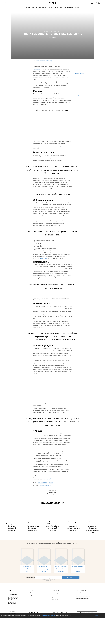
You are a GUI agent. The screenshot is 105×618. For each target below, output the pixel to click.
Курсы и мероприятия (39, 8)
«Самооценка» (37, 69)
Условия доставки (34, 597)
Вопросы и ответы (34, 593)
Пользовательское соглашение (82, 596)
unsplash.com (47, 479)
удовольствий (43, 258)
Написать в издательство (86, 613)
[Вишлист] (95, 3)
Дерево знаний (33, 595)
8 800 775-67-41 (12, 595)
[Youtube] (29, 612)
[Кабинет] (92, 3)
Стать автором (55, 593)
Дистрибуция (55, 597)
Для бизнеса (58, 8)
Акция (50, 8)
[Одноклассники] (34, 612)
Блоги (77, 8)
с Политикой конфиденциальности (48, 615)
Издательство (68, 8)
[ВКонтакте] (32, 612)
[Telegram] (37, 612)
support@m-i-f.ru (12, 602)
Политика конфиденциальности (82, 598)
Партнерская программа (58, 595)
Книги (28, 8)
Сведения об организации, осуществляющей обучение (81, 593)
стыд (49, 460)
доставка (9, 2)
